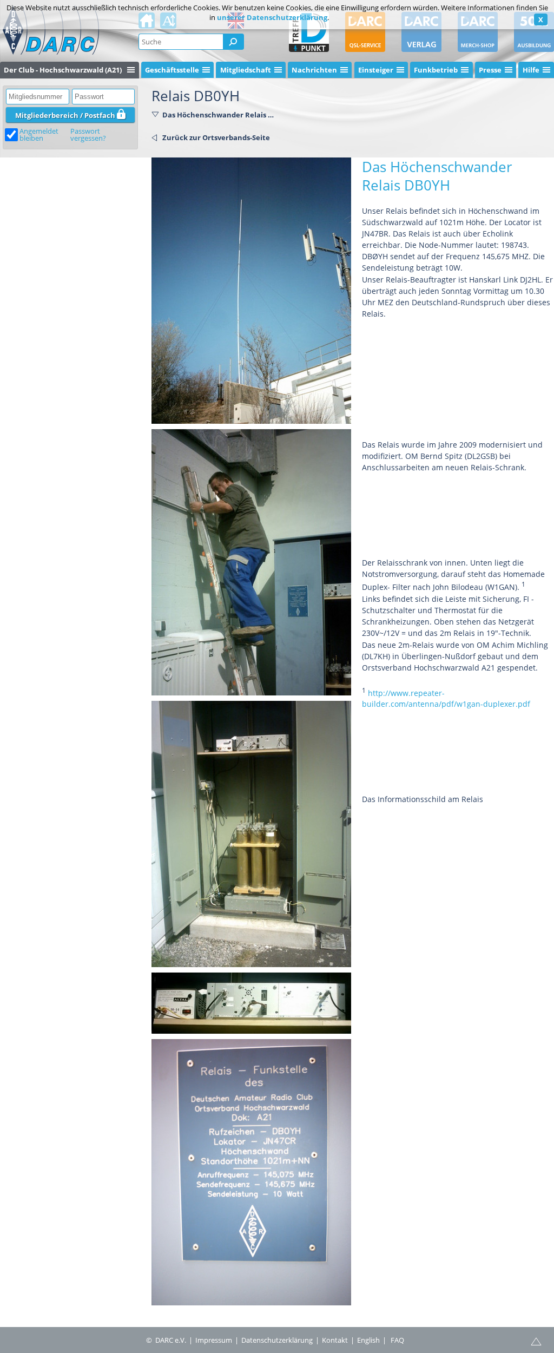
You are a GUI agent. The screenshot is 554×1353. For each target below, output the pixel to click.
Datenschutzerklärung (277, 1340)
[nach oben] (536, 1340)
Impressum (213, 1340)
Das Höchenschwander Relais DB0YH (219, 115)
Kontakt (335, 1340)
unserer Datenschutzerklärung (272, 17)
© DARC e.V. (166, 1340)
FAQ (397, 1340)
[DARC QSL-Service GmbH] (365, 32)
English (368, 1340)
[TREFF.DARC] (309, 32)
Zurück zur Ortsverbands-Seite (216, 137)
